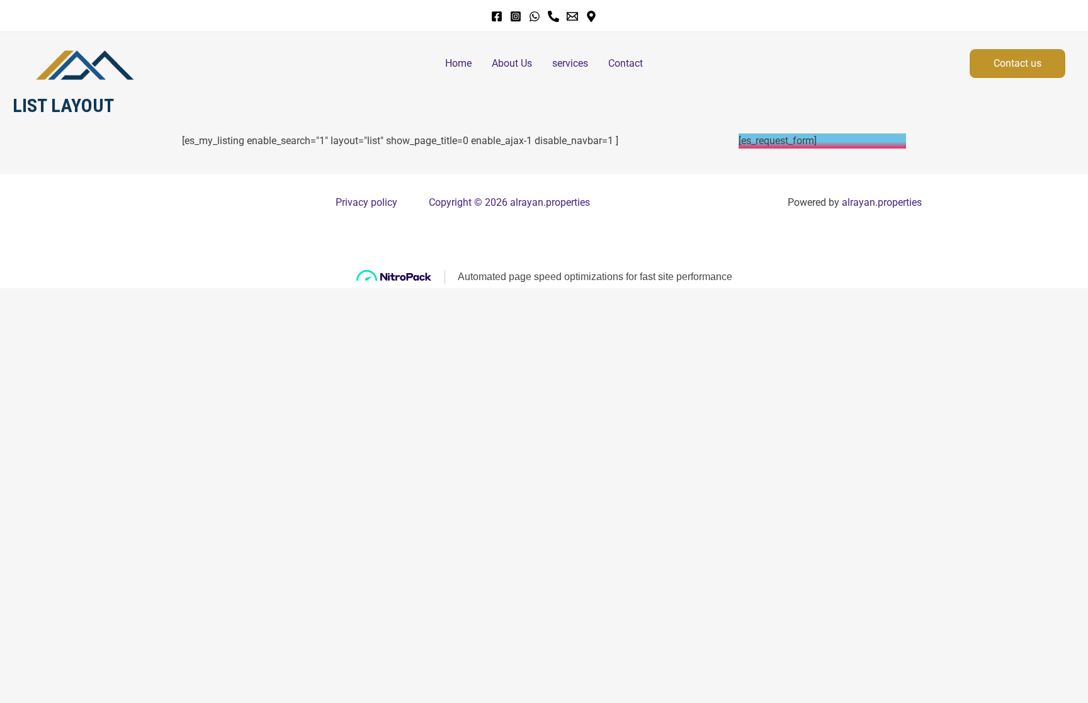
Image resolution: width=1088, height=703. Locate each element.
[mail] (572, 16)
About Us (512, 63)
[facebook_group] (553, 16)
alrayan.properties (882, 202)
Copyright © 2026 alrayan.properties (509, 202)
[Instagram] (515, 16)
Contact (625, 63)
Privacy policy (366, 202)
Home (458, 63)
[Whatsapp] (534, 16)
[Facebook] (496, 16)
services (570, 63)
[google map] (591, 16)
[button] (1017, 63)
